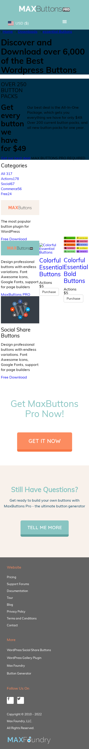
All (6, 173)
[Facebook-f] (10, 700)
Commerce (11, 189)
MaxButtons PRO (15, 294)
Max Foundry (16, 665)
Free (6, 194)
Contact (12, 625)
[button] (64, 21)
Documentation (17, 591)
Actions (10, 179)
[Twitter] (20, 700)
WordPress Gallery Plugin (24, 658)
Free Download (14, 239)
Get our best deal (15, 158)
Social (8, 184)
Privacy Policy (16, 611)
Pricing (11, 577)
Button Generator (19, 673)
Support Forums (18, 584)
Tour (10, 598)
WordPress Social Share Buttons (29, 650)
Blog (10, 604)
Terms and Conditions (22, 618)
